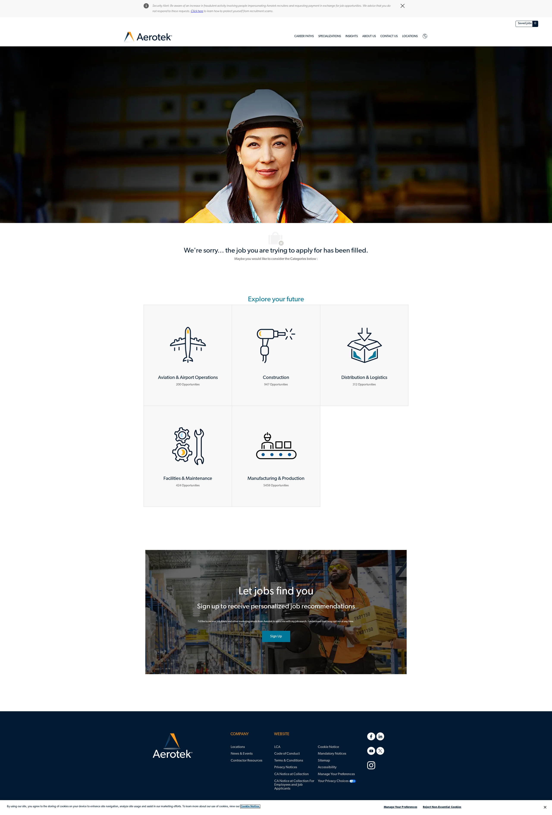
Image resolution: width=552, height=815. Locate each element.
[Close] (545, 807)
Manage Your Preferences (400, 807)
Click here (197, 11)
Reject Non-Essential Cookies (442, 807)
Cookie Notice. (250, 806)
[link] (147, 37)
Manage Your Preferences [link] (336, 774)
